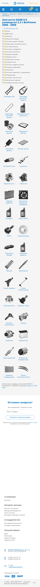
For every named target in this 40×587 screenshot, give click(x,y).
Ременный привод (12, 39)
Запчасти (13, 14)
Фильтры (9, 36)
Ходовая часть (11, 62)
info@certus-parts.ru (16, 567)
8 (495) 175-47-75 (14, 557)
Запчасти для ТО (12, 28)
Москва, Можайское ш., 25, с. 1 (19, 550)
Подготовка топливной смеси (16, 44)
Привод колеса (11, 57)
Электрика (9, 70)
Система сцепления (13, 52)
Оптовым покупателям (12, 525)
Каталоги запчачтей (11, 508)
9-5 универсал (28, 14)
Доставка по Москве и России (14, 515)
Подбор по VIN (9, 540)
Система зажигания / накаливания (18, 72)
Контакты (7, 500)
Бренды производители (12, 510)
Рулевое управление (13, 67)
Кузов (8, 31)
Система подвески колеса (15, 65)
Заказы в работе (10, 538)
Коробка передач (12, 54)
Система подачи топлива (15, 41)
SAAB (20, 14)
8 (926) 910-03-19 (14, 559)
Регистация (8, 536)
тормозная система (13, 59)
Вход (6, 534)
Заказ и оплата (9, 513)
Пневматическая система (15, 83)
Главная (5, 14)
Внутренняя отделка (13, 80)
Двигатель (9, 34)
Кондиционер (10, 75)
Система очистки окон (13, 77)
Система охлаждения (13, 49)
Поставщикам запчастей (12, 523)
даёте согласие (33, 422)
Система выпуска (12, 46)
